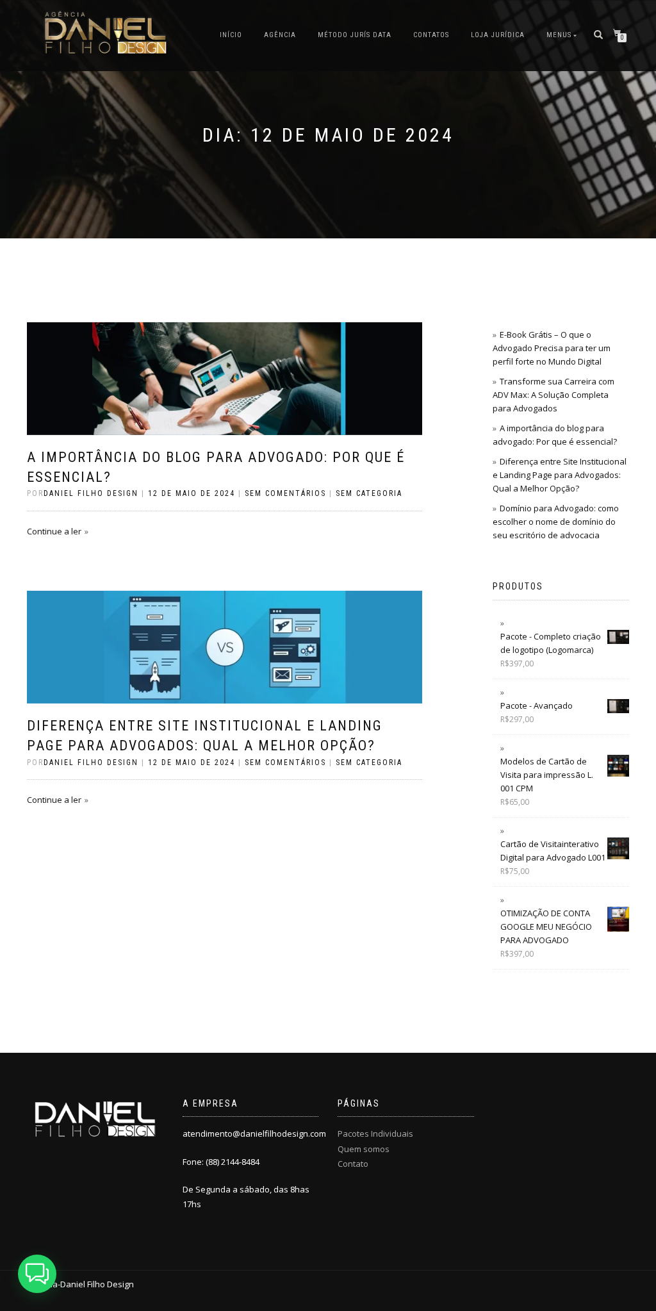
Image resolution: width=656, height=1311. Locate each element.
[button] (37, 1274)
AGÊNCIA (280, 35)
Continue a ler (54, 531)
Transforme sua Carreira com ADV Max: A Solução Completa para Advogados (553, 394)
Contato (353, 1163)
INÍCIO (231, 35)
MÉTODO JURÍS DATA (354, 35)
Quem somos (364, 1149)
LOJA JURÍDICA (498, 35)
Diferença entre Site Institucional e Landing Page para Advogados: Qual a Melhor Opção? (560, 475)
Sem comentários (285, 493)
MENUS (558, 35)
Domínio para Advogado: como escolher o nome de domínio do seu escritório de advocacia (556, 521)
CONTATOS (431, 35)
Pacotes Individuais (375, 1133)
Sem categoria (369, 493)
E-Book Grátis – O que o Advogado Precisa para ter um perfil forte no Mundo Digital (552, 348)
